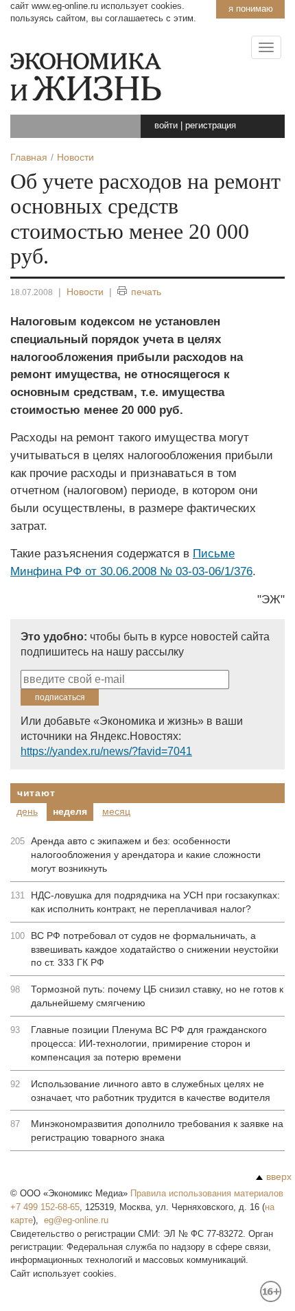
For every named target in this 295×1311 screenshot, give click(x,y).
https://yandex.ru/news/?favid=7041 (106, 751)
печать (146, 291)
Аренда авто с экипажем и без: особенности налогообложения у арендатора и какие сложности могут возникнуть (146, 854)
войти (166, 125)
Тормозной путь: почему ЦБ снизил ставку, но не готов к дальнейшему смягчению (157, 996)
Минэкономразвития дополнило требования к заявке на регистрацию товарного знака (157, 1130)
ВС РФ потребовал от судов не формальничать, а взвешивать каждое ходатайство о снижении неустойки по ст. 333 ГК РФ (155, 949)
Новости (85, 291)
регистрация (210, 125)
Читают (36, 792)
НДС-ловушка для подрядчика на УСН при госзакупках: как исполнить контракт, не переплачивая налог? (155, 902)
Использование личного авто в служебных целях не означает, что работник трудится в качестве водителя (150, 1090)
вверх (279, 1176)
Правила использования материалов (206, 1193)
